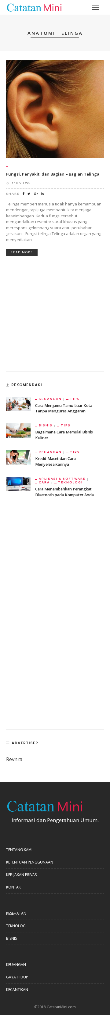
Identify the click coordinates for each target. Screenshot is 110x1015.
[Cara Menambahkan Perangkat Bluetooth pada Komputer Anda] (18, 483)
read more (22, 252)
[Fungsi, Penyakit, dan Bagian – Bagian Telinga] (55, 108)
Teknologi (70, 482)
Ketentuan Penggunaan (29, 862)
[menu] (95, 7)
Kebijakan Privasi (22, 874)
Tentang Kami (19, 849)
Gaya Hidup (17, 977)
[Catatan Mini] (34, 6)
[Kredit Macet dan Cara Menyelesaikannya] (18, 456)
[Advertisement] (52, 321)
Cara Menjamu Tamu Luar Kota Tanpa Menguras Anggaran (63, 408)
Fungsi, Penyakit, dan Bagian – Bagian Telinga (52, 174)
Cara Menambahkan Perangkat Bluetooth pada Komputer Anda (64, 491)
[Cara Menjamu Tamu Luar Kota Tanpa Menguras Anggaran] (18, 403)
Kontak (13, 887)
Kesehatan (16, 913)
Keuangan (50, 399)
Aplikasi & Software (62, 478)
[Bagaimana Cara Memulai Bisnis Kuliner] (18, 429)
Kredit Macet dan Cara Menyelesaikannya (55, 461)
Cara (44, 482)
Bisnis (46, 425)
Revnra (14, 759)
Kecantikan (17, 989)
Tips (75, 399)
